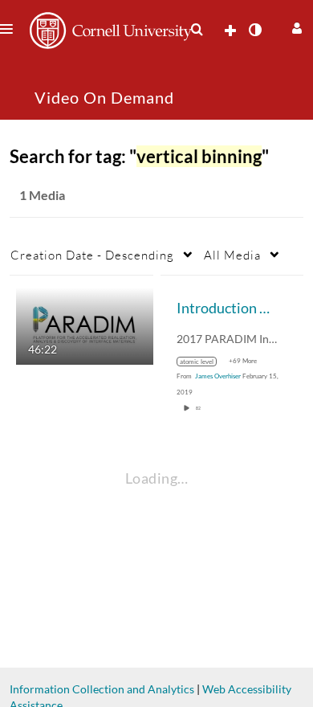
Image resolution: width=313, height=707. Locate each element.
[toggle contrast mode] (254, 29)
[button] (295, 26)
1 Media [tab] (42, 194)
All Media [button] (232, 254)
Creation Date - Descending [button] (92, 254)
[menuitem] (196, 29)
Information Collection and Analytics (102, 689)
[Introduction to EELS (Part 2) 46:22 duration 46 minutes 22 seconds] (84, 325)
